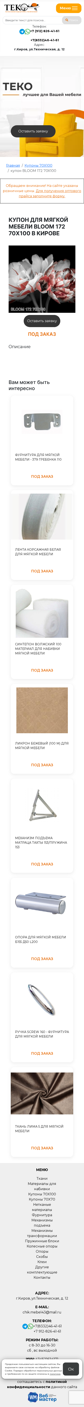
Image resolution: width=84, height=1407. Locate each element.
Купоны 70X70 (42, 1199)
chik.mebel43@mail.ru (42, 1312)
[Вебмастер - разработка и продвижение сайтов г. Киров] (41, 1397)
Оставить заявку (33, 131)
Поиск (73, 20)
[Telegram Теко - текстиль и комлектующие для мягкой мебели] (22, 36)
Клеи (42, 1262)
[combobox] (42, 20)
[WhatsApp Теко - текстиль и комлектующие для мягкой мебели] (27, 36)
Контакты (42, 1277)
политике (55, 1373)
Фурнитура (42, 1215)
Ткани (42, 1178)
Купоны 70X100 (42, 1194)
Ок (71, 1369)
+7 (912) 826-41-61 (44, 31)
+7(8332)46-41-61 (45, 40)
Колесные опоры (42, 1246)
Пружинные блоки (42, 1241)
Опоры (42, 1251)
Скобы (42, 1257)
